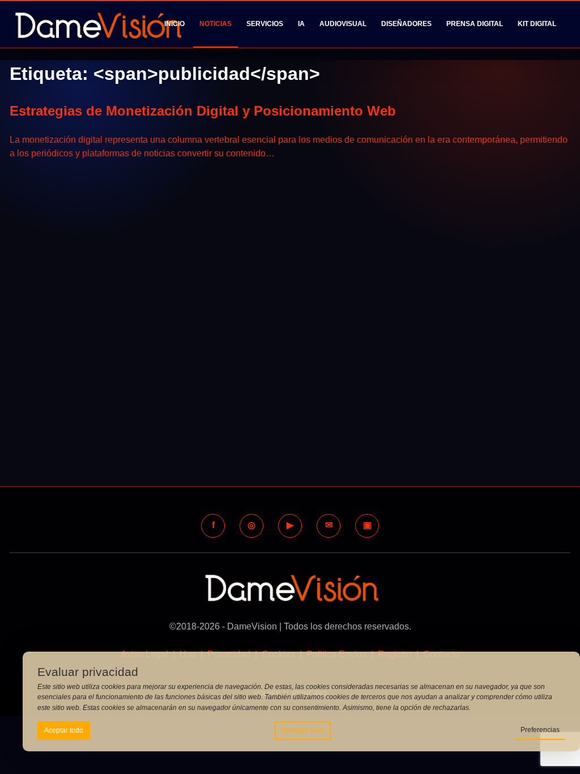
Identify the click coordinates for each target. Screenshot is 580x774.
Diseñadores (406, 24)
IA (301, 24)
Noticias (215, 24)
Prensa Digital (474, 24)
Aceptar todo (63, 730)
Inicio (174, 24)
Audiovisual (342, 24)
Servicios (264, 24)
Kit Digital (537, 24)
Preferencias (540, 730)
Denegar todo (303, 730)
